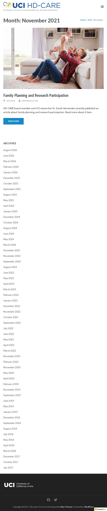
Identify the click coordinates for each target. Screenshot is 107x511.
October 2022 (10, 317)
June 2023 (8, 272)
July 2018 (8, 434)
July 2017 (8, 467)
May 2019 (8, 406)
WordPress (89, 507)
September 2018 (12, 423)
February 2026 (11, 166)
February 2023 (11, 294)
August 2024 (10, 228)
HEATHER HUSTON (30, 101)
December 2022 (11, 306)
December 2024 (11, 216)
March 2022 (9, 350)
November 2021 (11, 356)
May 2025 (8, 200)
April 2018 (8, 445)
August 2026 (10, 150)
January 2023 (10, 300)
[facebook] (48, 500)
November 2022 (11, 311)
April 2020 (8, 378)
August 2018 (10, 428)
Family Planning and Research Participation (35, 95)
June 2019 (8, 400)
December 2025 (11, 177)
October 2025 (10, 183)
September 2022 (12, 322)
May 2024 (8, 239)
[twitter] (55, 500)
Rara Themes (66, 507)
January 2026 (10, 172)
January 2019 (10, 411)
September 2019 (12, 395)
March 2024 (9, 244)
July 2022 (8, 328)
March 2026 (9, 161)
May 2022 (8, 339)
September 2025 (12, 189)
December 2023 (11, 250)
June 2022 (8, 333)
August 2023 (10, 267)
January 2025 (10, 211)
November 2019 (11, 389)
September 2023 (12, 261)
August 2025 (10, 194)
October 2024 (10, 222)
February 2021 (11, 361)
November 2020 (11, 367)
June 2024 (8, 233)
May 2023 (8, 278)
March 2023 (9, 289)
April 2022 (8, 345)
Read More (13, 121)
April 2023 (8, 283)
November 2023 (11, 255)
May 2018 (8, 439)
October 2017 (10, 462)
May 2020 (8, 372)
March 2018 (9, 450)
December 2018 (11, 417)
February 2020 (11, 384)
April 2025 (8, 205)
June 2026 (8, 155)
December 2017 (11, 456)
